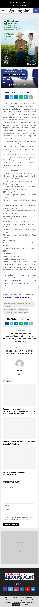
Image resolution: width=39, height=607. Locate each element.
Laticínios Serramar (10, 309)
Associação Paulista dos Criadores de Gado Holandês (17, 305)
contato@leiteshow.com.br (15, 283)
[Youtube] (27, 589)
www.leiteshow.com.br (18, 278)
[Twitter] (10, 589)
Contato (24, 2)
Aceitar (16, 605)
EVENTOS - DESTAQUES (19, 74)
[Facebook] (5, 589)
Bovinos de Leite (8, 74)
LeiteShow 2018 (23, 309)
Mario (6, 85)
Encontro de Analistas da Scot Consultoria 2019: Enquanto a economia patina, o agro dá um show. (19, 411)
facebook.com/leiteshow (12, 280)
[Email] (33, 589)
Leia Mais (25, 605)
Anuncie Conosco (15, 2)
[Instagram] (16, 589)
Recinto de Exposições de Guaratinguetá (16, 312)
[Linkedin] (22, 589)
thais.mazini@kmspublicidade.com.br (16, 297)
